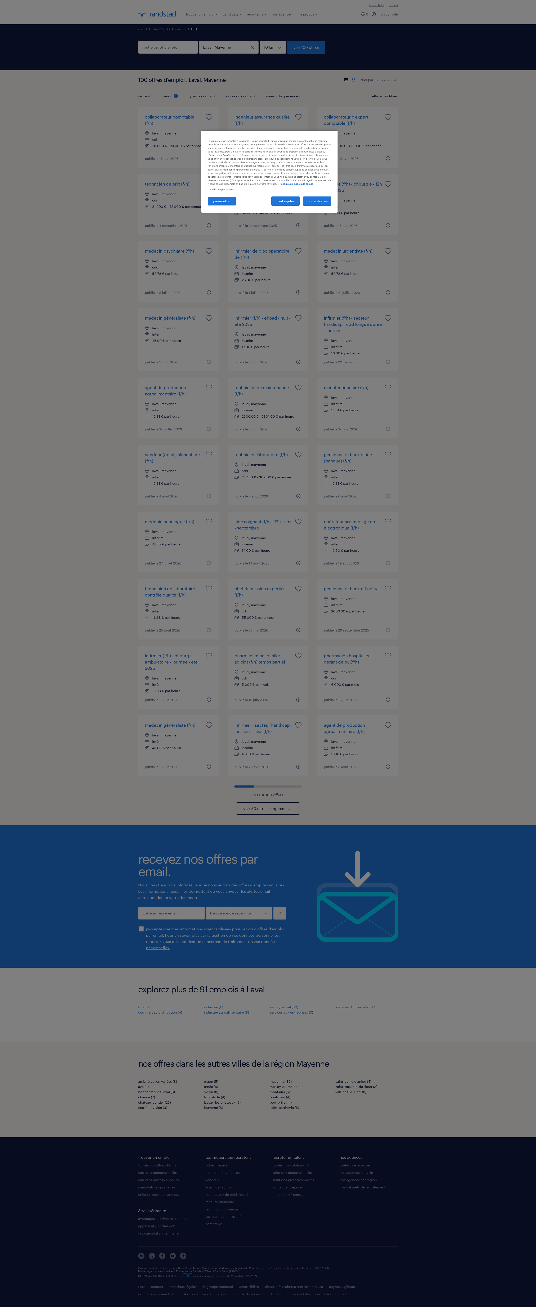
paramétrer (222, 201)
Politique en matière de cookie (296, 183)
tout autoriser (317, 201)
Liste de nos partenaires (220, 189)
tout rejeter (285, 201)
